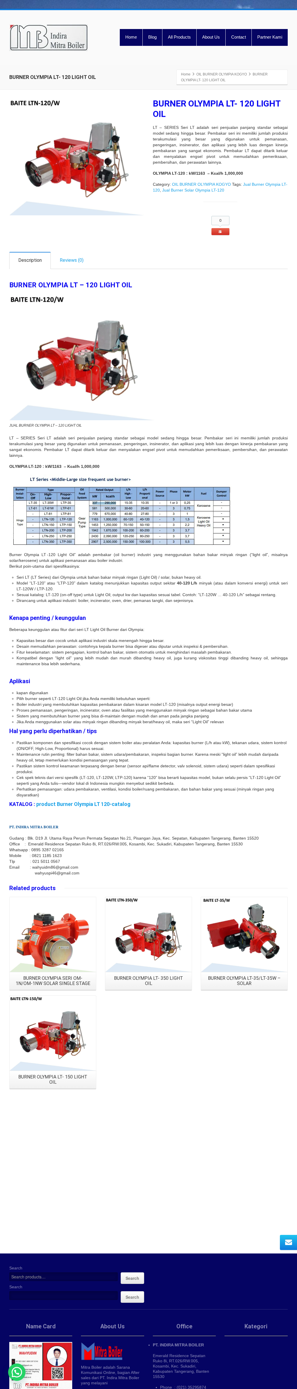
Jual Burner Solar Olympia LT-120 (193, 190)
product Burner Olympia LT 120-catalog (83, 804)
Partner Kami (269, 37)
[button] (17, 1372)
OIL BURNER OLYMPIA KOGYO (201, 184)
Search (15, 1268)
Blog (152, 37)
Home (131, 37)
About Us (211, 37)
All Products (179, 37)
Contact (238, 37)
